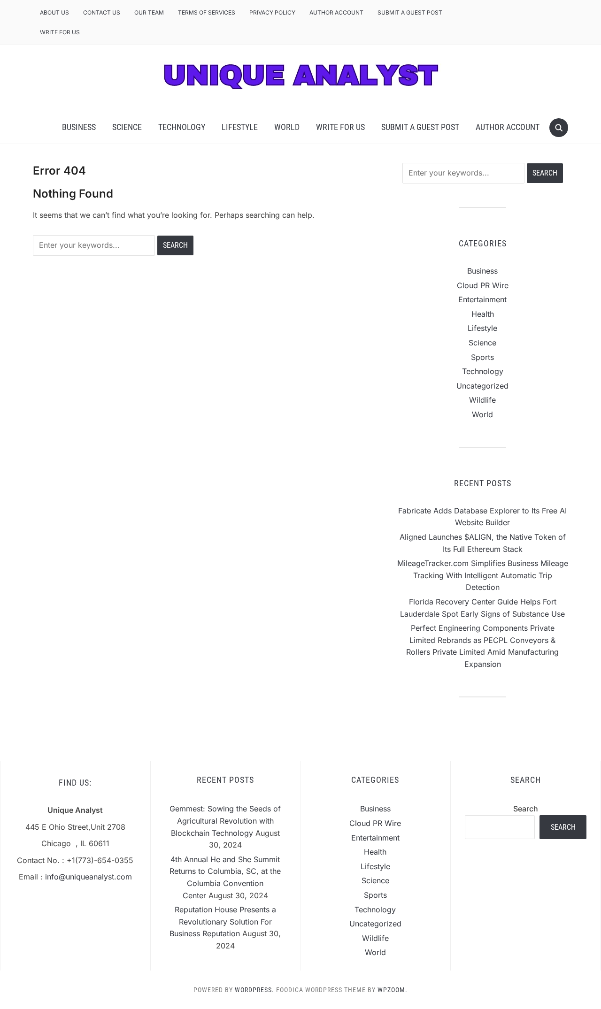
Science (127, 127)
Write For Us (60, 32)
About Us (54, 12)
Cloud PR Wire (483, 285)
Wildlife (482, 400)
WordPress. (254, 990)
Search (525, 808)
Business (79, 127)
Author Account (336, 12)
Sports (482, 357)
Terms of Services (206, 12)
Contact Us (101, 12)
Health (482, 314)
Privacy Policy (272, 12)
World (287, 127)
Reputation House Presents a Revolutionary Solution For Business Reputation (223, 921)
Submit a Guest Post (410, 12)
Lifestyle (240, 127)
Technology (181, 127)
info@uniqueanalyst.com (88, 876)
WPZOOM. (393, 990)
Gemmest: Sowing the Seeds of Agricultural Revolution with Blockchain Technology (225, 820)
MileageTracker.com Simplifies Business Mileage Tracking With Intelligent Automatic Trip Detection (482, 575)
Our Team (149, 12)
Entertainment (482, 299)
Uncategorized (482, 385)
